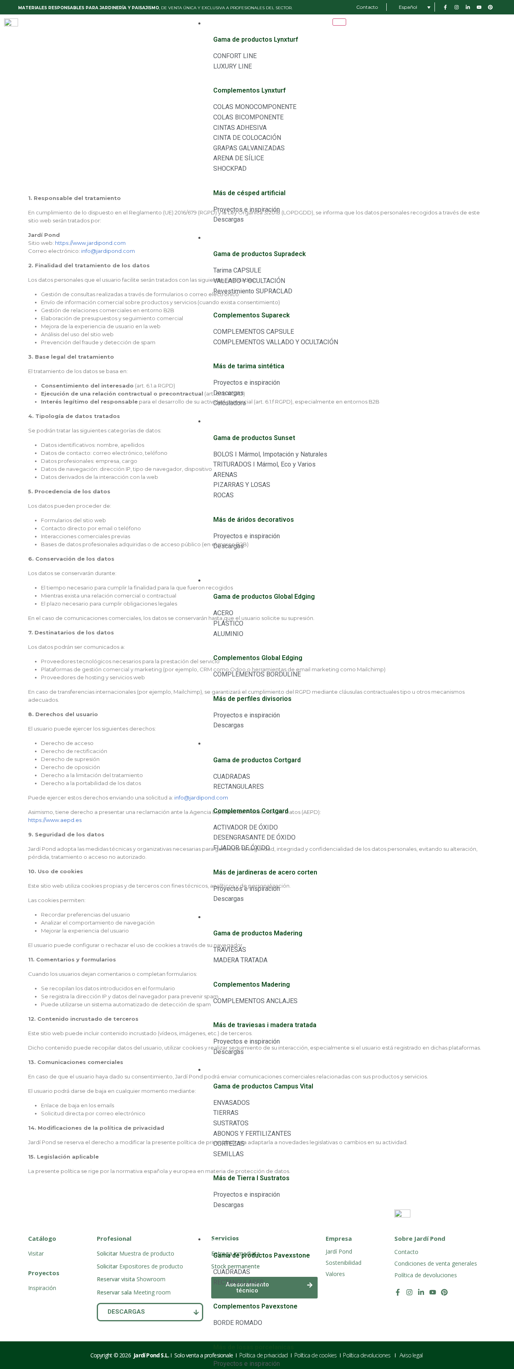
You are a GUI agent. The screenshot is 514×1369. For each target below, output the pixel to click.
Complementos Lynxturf (249, 90)
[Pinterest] (444, 1292)
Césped (216, 24)
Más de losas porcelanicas (253, 1347)
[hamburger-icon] (339, 22)
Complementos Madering (251, 984)
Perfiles (216, 581)
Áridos (215, 422)
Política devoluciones (367, 1355)
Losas (214, 1240)
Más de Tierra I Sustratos (251, 1178)
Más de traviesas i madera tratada (264, 1025)
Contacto (406, 1252)
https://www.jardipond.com (90, 243)
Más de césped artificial (249, 193)
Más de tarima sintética (248, 366)
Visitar (36, 1253)
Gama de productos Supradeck (259, 254)
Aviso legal (412, 1355)
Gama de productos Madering (257, 933)
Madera (216, 918)
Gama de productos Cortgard (257, 760)
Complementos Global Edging (257, 658)
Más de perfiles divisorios (252, 699)
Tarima (216, 238)
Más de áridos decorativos (253, 519)
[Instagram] (409, 1292)
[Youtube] (432, 1292)
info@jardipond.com (108, 251)
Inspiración (42, 1288)
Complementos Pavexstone (255, 1306)
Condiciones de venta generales (435, 1263)
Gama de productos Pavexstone (261, 1255)
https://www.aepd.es (55, 820)
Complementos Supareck (251, 315)
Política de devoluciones (425, 1275)
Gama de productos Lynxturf (255, 39)
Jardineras (219, 744)
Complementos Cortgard (250, 811)
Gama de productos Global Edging (264, 596)
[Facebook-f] (397, 1292)
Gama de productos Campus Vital (263, 1086)
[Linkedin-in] (421, 1292)
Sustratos (218, 1070)
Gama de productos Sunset (254, 438)
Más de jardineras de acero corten (265, 872)
